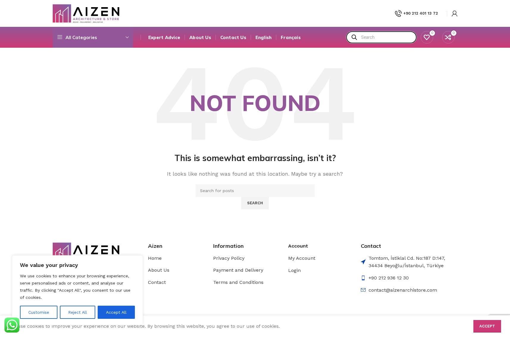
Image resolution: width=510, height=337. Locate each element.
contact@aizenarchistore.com (403, 290)
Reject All (77, 312)
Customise (38, 312)
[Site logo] (86, 13)
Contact (157, 282)
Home (155, 258)
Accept (487, 326)
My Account (301, 258)
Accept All (116, 312)
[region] (77, 290)
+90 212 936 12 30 (389, 278)
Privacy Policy (228, 258)
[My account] (455, 13)
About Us (158, 270)
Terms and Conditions (238, 282)
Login (294, 270)
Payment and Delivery (238, 270)
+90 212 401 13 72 (420, 13)
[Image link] (86, 251)
